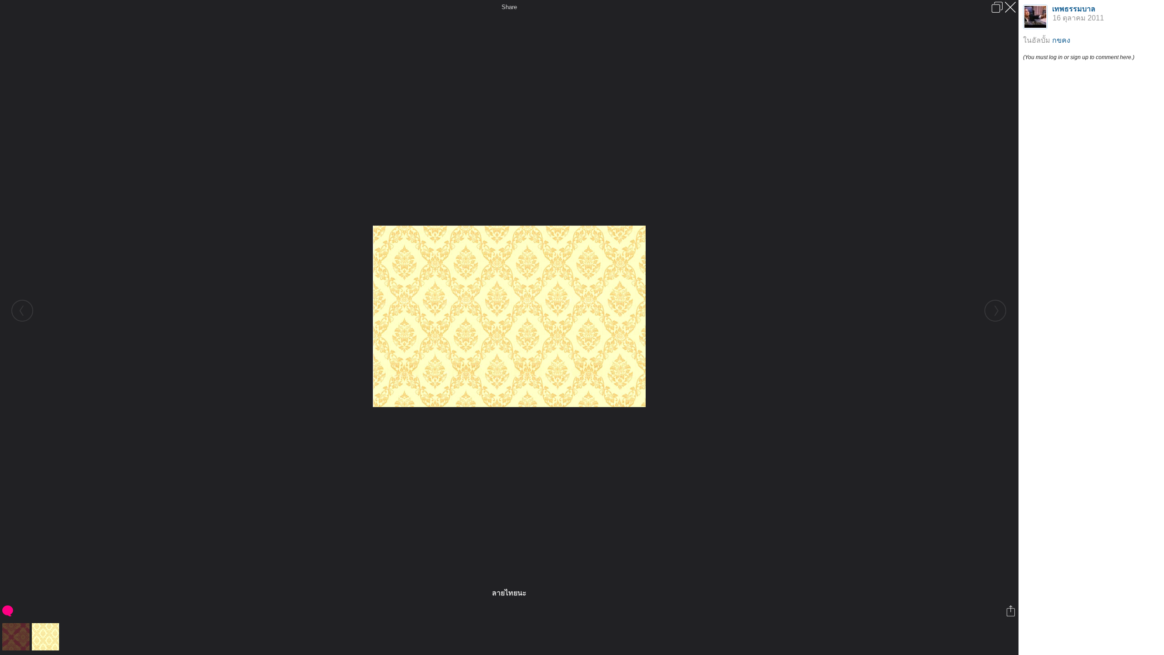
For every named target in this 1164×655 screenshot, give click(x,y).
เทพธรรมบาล (1073, 9)
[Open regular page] (997, 7)
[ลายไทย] (17, 636)
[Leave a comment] (8, 611)
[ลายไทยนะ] (46, 636)
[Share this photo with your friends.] (1011, 611)
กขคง (1061, 40)
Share (509, 7)
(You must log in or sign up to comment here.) (1078, 57)
